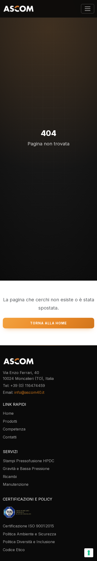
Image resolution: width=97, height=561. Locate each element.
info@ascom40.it (29, 392)
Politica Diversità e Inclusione (29, 541)
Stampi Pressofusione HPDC (28, 460)
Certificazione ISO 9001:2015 (28, 526)
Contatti (9, 437)
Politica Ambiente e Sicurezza (29, 534)
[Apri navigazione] (87, 8)
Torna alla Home (48, 323)
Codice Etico (14, 549)
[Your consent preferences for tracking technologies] (88, 552)
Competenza (14, 429)
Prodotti (10, 421)
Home (8, 413)
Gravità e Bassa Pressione (26, 468)
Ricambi (10, 476)
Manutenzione (15, 484)
